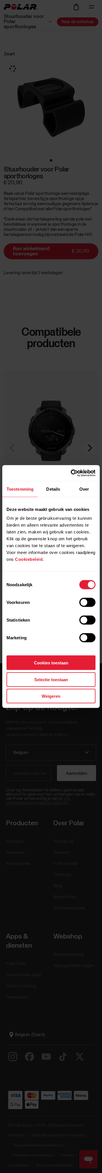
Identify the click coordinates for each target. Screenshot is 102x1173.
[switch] (87, 602)
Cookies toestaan (51, 662)
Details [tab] (53, 488)
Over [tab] (84, 488)
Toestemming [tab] (20, 488)
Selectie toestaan (51, 679)
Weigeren (51, 696)
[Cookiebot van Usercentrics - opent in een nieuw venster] (71, 473)
